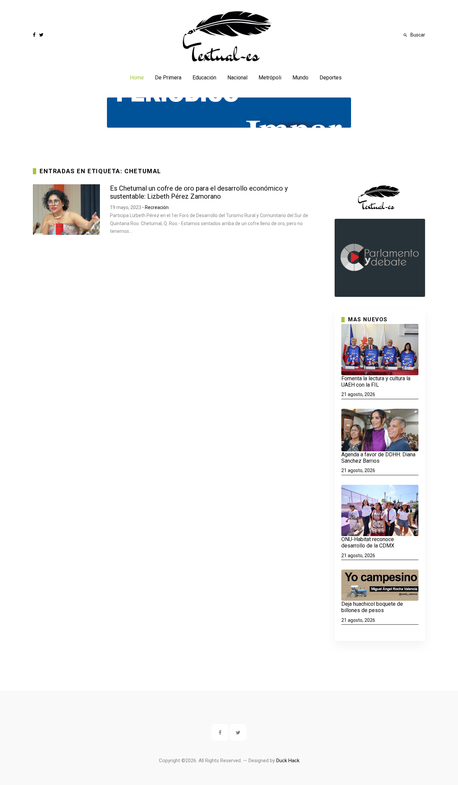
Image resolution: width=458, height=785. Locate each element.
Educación (204, 77)
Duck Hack (287, 761)
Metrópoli (270, 77)
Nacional (237, 77)
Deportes (331, 77)
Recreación (157, 207)
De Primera (168, 77)
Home (137, 77)
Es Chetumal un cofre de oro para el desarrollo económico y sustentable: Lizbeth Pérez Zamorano (199, 192)
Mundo (300, 77)
